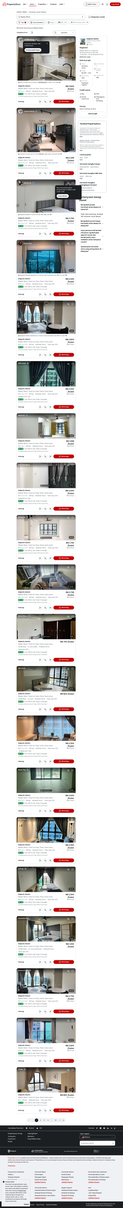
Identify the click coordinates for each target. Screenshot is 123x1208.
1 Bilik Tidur (88, 176)
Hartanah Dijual (40, 1172)
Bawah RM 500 (84, 167)
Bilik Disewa (65, 1179)
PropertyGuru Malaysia (16, 1172)
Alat (89, 1188)
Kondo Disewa (66, 1174)
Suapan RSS (92, 1195)
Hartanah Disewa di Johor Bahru (45, 1195)
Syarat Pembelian (51, 1204)
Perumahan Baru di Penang (97, 1179)
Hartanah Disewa (68, 1172)
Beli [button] (24, 4)
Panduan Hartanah (14, 1177)
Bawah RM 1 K (95, 167)
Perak (86, 157)
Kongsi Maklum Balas (34, 1139)
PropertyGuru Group (15, 1133)
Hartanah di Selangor (68, 1193)
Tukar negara (84, 1134)
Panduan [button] (53, 4)
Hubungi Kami (32, 1133)
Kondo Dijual (39, 1174)
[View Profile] (27, 39)
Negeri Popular (67, 1188)
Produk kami (11, 1139)
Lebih (61, 4)
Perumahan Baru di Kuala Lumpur (98, 1177)
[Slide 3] (44, 149)
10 (55, 1120)
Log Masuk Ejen (93, 1190)
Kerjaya (10, 1141)
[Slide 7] (50, 149)
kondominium (87, 134)
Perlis (81, 157)
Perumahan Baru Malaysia (97, 1172)
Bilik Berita (31, 1136)
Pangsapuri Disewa (68, 1177)
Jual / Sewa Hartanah (95, 1193)
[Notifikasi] (107, 4)
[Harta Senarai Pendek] (72, 39)
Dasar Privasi (40, 1204)
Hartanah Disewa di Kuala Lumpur (45, 1190)
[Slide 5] (47, 149)
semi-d (101, 134)
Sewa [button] (32, 4)
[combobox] (51, 17)
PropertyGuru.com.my (14, 1158)
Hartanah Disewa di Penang (43, 1193)
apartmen (95, 134)
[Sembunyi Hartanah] (68, 39)
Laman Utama (22, 12)
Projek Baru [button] (42, 4)
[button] (86, 57)
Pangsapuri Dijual (40, 1177)
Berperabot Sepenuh (86, 188)
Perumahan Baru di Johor (96, 1174)
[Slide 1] (41, 149)
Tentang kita (11, 1136)
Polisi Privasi (22, 1190)
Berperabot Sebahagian (87, 190)
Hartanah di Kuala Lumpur (70, 1190)
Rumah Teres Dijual (41, 1179)
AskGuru (10, 1174)
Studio (82, 176)
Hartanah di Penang (68, 1195)
